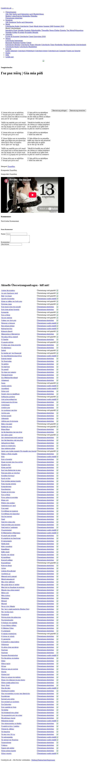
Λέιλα (3, 568)
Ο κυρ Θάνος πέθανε (8, 625)
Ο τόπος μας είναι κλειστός (11, 345)
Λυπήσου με (5, 574)
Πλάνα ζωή (5, 674)
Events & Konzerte (12, 36)
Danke (7, 53)
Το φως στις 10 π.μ (8, 734)
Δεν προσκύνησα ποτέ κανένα (12, 437)
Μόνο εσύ (5, 593)
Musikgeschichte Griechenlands (74, 45)
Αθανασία (4, 418)
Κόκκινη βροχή (6, 331)
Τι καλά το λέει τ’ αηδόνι (10, 726)
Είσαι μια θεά (6, 467)
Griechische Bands (12, 47)
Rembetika (26, 16)
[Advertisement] (43, 93)
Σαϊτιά (3, 350)
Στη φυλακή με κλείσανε (10, 702)
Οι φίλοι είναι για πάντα (9, 647)
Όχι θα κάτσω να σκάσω (10, 658)
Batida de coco (6, 427)
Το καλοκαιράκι (7, 737)
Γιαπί (3, 519)
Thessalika (45, 30)
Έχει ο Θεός (5, 315)
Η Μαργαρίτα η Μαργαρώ (10, 533)
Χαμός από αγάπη (7, 748)
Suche (15, 14)
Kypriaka (21, 32)
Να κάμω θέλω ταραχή (9, 337)
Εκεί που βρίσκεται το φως (11, 470)
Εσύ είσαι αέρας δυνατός (10, 309)
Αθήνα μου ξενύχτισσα (9, 421)
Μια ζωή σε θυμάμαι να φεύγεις (12, 587)
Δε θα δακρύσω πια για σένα (11, 432)
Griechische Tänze (48, 45)
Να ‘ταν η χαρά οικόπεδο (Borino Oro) (15, 609)
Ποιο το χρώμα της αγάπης (11, 677)
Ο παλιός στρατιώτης (8, 634)
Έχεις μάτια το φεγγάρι (9, 497)
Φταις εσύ (4, 500)
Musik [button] (7, 24)
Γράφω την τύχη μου (8, 320)
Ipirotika (21, 30)
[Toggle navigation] (13, 8)
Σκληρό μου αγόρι (7, 699)
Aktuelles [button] (8, 34)
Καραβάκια (5, 549)
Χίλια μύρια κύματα (8, 751)
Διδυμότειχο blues (7, 443)
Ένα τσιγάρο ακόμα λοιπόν (11, 481)
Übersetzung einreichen (13, 18)
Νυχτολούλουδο (7, 620)
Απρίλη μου (5, 408)
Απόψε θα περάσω (8, 290)
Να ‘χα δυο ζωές (7, 612)
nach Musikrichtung (36, 14)
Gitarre (28, 43)
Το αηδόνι (4, 364)
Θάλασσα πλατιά (7, 721)
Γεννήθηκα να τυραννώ (9, 511)
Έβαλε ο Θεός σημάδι (9, 454)
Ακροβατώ (5, 388)
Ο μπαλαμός (5, 631)
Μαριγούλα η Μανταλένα (10, 334)
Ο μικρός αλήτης (7, 342)
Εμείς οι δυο (5, 478)
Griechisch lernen (41, 51)
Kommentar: (5, 242)
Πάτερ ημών (5, 664)
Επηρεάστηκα (6, 486)
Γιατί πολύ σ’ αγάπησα (9, 527)
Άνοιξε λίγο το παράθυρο (10, 394)
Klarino (23, 43)
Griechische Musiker (12, 45)
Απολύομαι (5, 405)
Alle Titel (8, 14)
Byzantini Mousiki (31, 32)
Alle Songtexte (10, 22)
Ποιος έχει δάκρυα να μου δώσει (13, 680)
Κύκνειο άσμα (6, 565)
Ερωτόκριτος (6, 489)
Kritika (14, 32)
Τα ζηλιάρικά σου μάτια (9, 713)
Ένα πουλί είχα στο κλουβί (11, 307)
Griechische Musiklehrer (28, 47)
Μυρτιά (4, 604)
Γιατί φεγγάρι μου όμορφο (10, 525)
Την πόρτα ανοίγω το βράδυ (11, 723)
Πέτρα (3, 666)
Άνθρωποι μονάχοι (8, 397)
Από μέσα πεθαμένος (9, 399)
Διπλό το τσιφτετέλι (8, 446)
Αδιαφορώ (5, 380)
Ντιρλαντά (5, 615)
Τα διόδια (4, 710)
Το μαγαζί (4, 369)
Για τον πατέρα (6, 318)
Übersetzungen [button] (10, 12)
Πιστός (3, 672)
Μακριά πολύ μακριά (9, 576)
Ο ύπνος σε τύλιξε (7, 636)
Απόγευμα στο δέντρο (9, 402)
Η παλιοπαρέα (6, 541)
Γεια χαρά (4, 508)
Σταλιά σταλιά (6, 358)
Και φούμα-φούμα (7, 326)
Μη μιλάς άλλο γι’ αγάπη (10, 585)
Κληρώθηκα (5, 557)
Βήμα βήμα (5, 429)
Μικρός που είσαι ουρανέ (10, 590)
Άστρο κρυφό (6, 416)
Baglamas (16, 43)
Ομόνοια (4, 650)
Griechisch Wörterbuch (26, 51)
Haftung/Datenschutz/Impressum (43, 760)
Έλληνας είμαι (6, 304)
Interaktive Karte (11, 30)
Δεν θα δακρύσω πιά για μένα (12, 440)
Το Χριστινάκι (6, 361)
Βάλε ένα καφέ (6, 424)
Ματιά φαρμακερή (7, 579)
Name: (3, 234)
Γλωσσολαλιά (6, 530)
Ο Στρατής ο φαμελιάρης (10, 642)
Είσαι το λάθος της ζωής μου (11, 301)
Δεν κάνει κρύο (6, 435)
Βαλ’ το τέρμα (6, 296)
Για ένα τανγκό (6, 516)
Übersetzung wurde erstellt (46, 299)
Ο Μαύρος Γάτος (7, 628)
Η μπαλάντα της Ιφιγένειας (11, 538)
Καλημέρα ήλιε (6, 329)
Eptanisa (63, 30)
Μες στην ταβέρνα (7, 582)
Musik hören (38, 26)
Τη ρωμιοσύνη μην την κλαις (11, 715)
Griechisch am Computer (57, 51)
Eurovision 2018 (40, 36)
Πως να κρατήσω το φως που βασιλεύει (15, 693)
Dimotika (34, 16)
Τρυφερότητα (6, 743)
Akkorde (37, 45)
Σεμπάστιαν (5, 696)
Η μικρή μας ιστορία (8, 536)
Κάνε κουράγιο (6, 546)
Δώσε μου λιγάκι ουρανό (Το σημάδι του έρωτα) (18, 451)
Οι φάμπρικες (6, 348)
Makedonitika (36, 30)
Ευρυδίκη (11, 166)
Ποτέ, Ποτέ (5, 685)
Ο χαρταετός (5, 639)
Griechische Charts (26, 26)
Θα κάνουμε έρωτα (8, 718)
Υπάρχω (4, 745)
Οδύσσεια (5, 644)
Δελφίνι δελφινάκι (7, 299)
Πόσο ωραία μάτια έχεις (10, 683)
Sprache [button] (8, 49)
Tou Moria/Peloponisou (74, 30)
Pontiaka (27, 30)
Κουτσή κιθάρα (6, 560)
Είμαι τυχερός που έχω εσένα (12, 462)
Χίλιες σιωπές (6, 753)
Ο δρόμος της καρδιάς (9, 623)
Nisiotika (8, 32)
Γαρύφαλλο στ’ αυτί (8, 506)
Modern (8, 16)
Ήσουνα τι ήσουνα (8, 323)
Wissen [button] (8, 38)
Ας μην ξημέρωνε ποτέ (9, 293)
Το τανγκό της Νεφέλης (9, 740)
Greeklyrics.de (6, 8)
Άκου (3, 383)
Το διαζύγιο (5, 367)
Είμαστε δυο (5, 465)
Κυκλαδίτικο (6, 563)
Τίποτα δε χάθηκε (7, 729)
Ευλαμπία (4, 312)
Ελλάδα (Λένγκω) (7, 476)
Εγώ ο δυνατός (6, 459)
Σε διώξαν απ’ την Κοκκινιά (11, 353)
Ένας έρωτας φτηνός (8, 484)
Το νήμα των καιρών (8, 372)
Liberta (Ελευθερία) (8, 571)
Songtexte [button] (9, 20)
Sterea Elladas (54, 30)
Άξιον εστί (5, 391)
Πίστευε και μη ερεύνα (9, 669)
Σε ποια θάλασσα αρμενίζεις (11, 356)
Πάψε (3, 661)
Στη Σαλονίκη (6, 704)
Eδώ (3, 457)
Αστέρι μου (5, 413)
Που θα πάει (5, 688)
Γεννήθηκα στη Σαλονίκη (10, 514)
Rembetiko (59, 45)
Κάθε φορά (5, 552)
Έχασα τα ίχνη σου (8, 492)
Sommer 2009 (48, 26)
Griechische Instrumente (14, 41)
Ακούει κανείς (6, 386)
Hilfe (7, 55)
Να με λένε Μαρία (8, 606)
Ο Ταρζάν (4, 339)
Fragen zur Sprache (73, 51)
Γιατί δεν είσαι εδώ (8, 522)
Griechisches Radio (12, 26)
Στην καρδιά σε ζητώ (8, 707)
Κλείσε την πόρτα (7, 555)
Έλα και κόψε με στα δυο (10, 473)
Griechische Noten (27, 45)
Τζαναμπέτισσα (6, 375)
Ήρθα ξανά (5, 544)
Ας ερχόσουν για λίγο (9, 410)
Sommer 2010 (59, 26)
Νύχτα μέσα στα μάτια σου (11, 617)
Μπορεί (4, 601)
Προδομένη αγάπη (8, 691)
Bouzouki (8, 43)
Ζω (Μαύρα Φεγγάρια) (9, 378)
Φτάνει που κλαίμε (8, 503)
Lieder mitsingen (11, 51)
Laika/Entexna (17, 16)
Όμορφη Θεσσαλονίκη (9, 655)
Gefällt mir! (9, 57)
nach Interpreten (23, 14)
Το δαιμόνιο (5, 732)
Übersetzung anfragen (59, 110)
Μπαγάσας (5, 598)
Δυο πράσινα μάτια (8, 448)
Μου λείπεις (5, 595)
